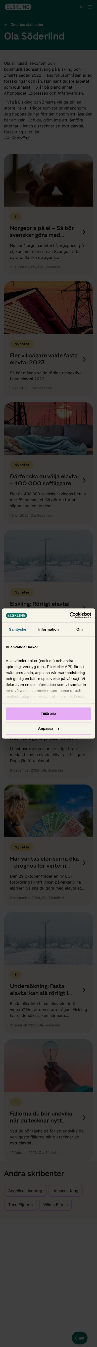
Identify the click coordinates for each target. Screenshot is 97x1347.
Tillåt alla (48, 714)
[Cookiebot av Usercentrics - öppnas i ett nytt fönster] (69, 615)
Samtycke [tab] (17, 629)
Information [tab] (48, 629)
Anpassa (45, 728)
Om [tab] (79, 629)
